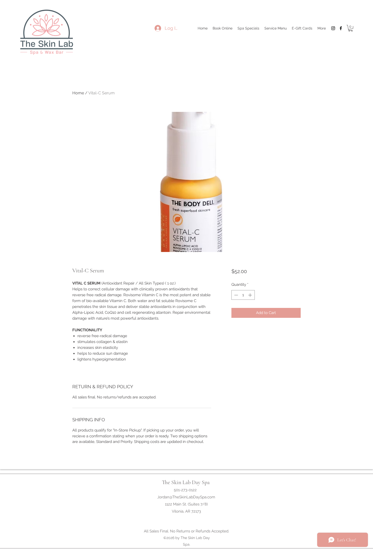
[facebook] (340, 28)
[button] (350, 28)
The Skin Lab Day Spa (186, 482)
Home (78, 93)
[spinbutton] (243, 295)
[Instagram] (333, 28)
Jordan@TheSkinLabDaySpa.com (186, 497)
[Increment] (250, 295)
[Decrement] (235, 295)
